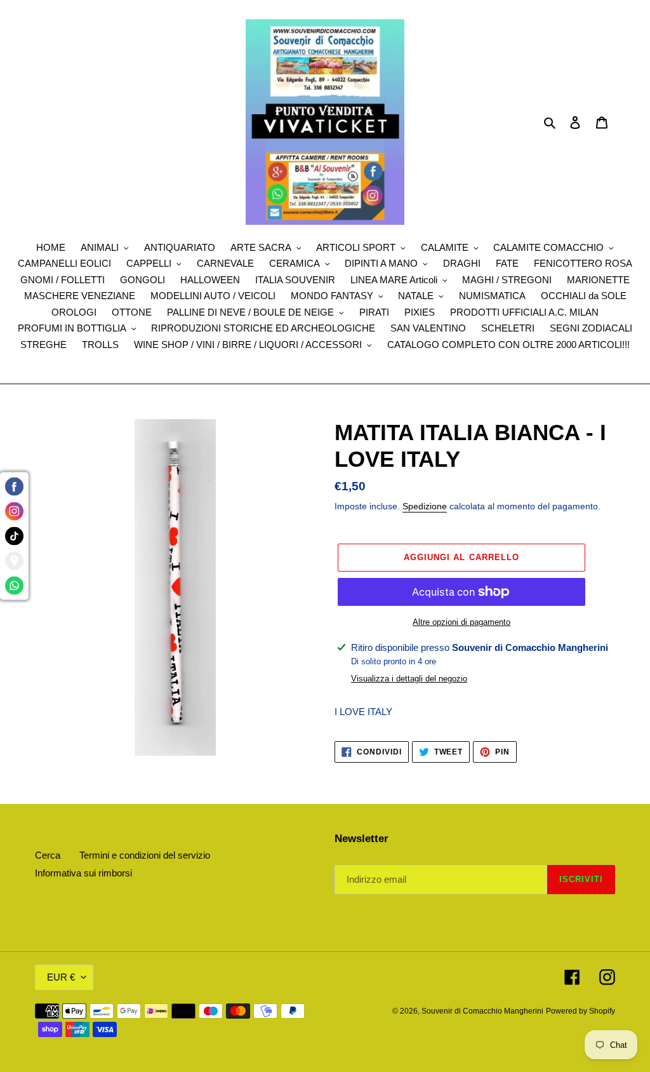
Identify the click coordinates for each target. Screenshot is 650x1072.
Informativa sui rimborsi (83, 873)
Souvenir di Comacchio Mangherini (482, 1011)
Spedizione (424, 506)
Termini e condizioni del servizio (144, 855)
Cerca (47, 855)
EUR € (61, 977)
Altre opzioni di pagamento (461, 622)
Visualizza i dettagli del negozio (409, 678)
